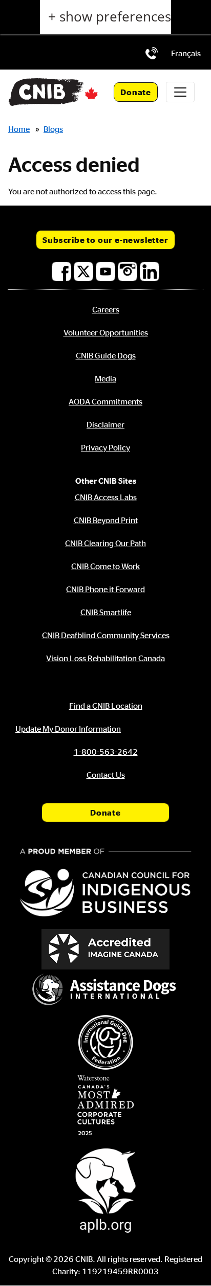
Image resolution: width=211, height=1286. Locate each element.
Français (186, 53)
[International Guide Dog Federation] (105, 1042)
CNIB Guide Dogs (106, 355)
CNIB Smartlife (105, 612)
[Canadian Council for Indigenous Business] (105, 884)
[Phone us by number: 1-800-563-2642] (151, 53)
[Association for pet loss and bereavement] (105, 1189)
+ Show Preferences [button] (109, 17)
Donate (135, 92)
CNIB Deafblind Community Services (106, 635)
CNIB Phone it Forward (105, 589)
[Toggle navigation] (180, 92)
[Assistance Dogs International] (105, 990)
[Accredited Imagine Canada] (105, 949)
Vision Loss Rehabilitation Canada (105, 658)
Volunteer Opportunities (106, 332)
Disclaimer (105, 424)
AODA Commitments (105, 401)
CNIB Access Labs (106, 497)
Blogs (53, 128)
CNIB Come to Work (105, 566)
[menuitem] (186, 53)
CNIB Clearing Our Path (105, 543)
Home (19, 128)
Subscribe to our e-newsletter (105, 239)
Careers (105, 309)
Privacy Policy (105, 447)
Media (105, 378)
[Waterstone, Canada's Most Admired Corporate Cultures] (105, 1105)
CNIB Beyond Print (106, 520)
